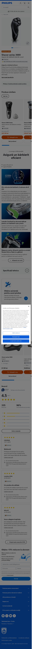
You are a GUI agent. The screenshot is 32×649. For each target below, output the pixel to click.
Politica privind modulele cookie (11, 329)
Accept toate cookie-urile (15, 341)
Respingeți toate (15, 337)
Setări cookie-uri (15, 333)
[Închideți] (28, 306)
